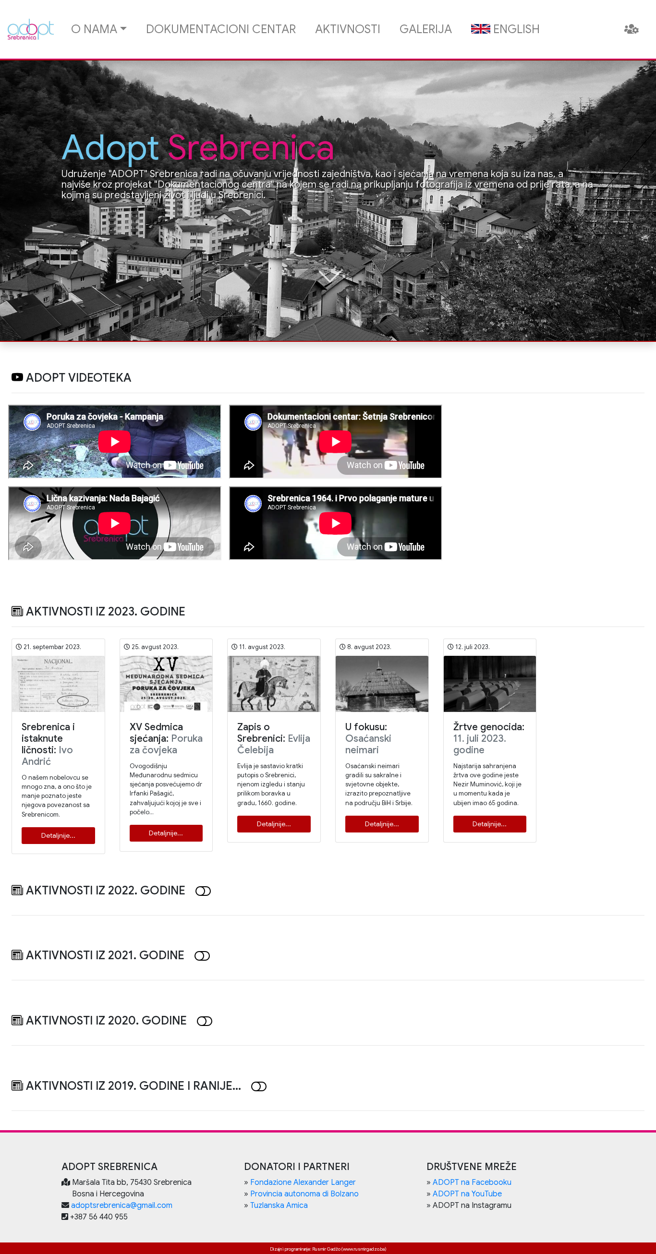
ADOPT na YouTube (467, 1194)
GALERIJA (426, 29)
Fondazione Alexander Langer (303, 1182)
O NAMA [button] (94, 29)
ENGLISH (515, 29)
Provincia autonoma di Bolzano (304, 1194)
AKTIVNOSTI (347, 29)
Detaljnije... (58, 835)
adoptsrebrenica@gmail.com (121, 1205)
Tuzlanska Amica (279, 1205)
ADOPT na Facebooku (472, 1182)
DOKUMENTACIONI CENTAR (221, 29)
